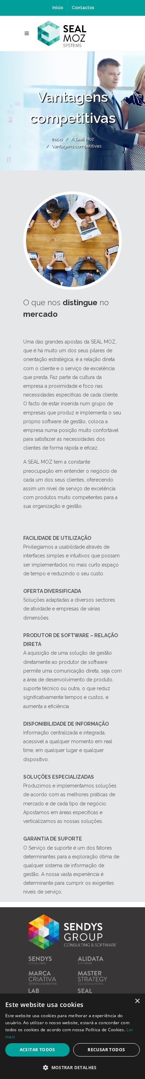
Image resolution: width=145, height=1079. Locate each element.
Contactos (83, 7)
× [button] (137, 1001)
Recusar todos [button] (106, 1050)
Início (57, 7)
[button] (72, 1067)
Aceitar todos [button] (37, 1050)
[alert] (72, 1036)
